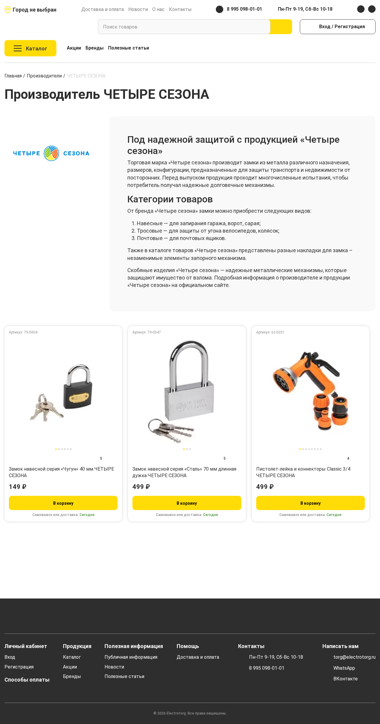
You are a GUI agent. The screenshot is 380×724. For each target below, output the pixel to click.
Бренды (95, 48)
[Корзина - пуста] (372, 48)
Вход (9, 657)
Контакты (180, 9)
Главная (13, 76)
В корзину (63, 503)
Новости (138, 9)
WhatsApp (344, 668)
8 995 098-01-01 (266, 668)
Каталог (72, 657)
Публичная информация (130, 657)
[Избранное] (359, 48)
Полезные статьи (128, 48)
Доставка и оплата (102, 9)
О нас (158, 9)
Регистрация (19, 667)
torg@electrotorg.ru (354, 657)
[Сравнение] (346, 48)
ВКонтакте (345, 679)
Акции (74, 48)
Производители (44, 76)
